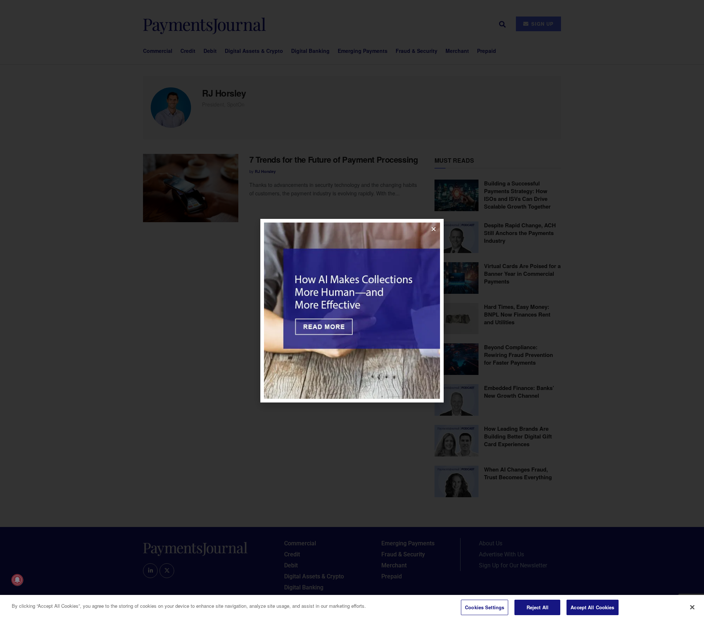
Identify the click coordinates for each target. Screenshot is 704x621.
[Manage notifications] (17, 580)
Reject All (538, 607)
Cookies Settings (484, 607)
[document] (352, 310)
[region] (352, 608)
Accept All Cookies (592, 607)
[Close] (692, 607)
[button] (433, 229)
